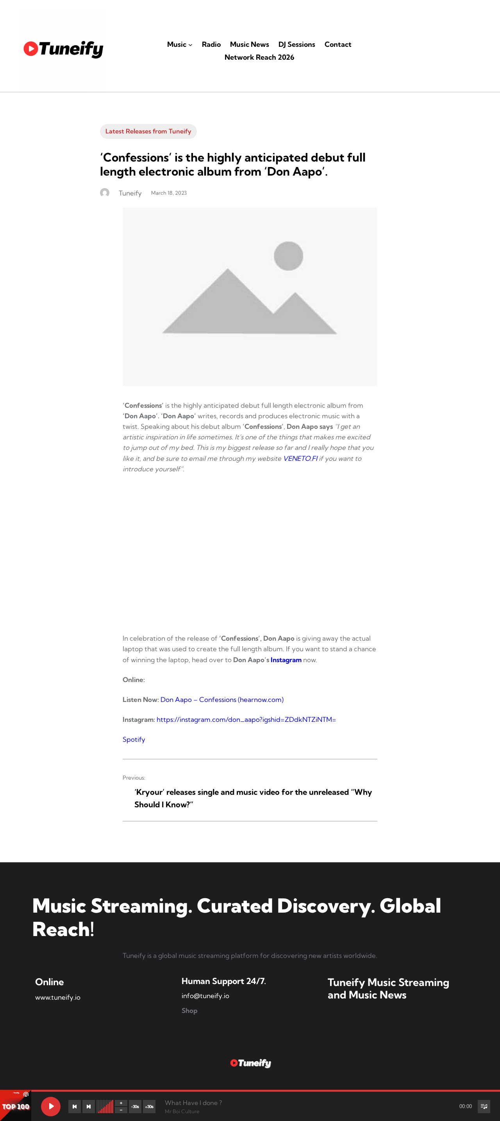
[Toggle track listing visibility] (484, 1106)
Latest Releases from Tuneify (148, 131)
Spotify (134, 739)
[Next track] (88, 1106)
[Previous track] (74, 1106)
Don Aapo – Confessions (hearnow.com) (222, 699)
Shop (190, 1010)
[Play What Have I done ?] (51, 1106)
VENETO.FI (300, 458)
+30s (149, 1106)
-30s (135, 1106)
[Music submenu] (190, 45)
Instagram (286, 660)
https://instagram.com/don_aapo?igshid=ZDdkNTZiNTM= (246, 719)
